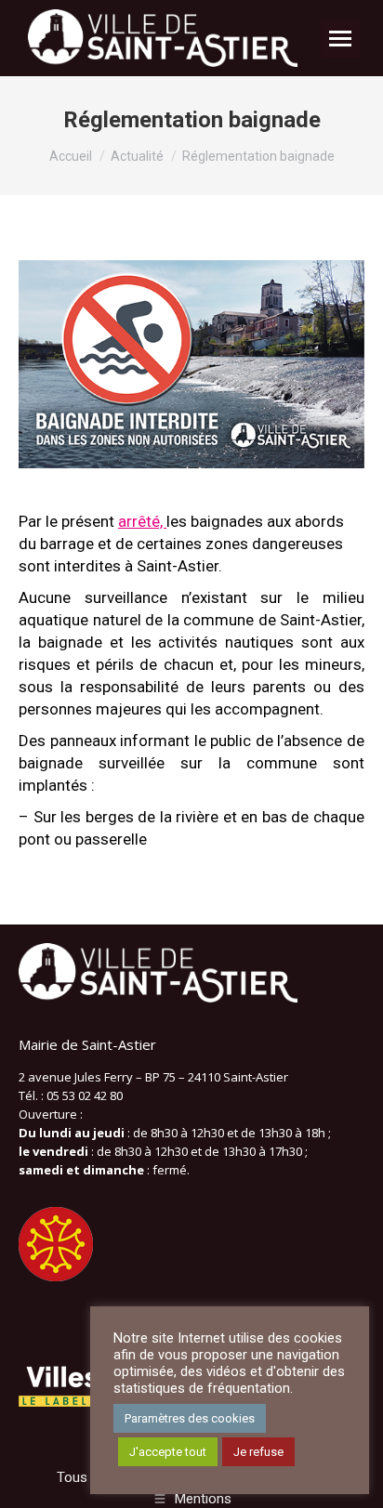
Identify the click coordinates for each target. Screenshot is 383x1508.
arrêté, (142, 521)
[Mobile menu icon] (340, 39)
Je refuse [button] (258, 1452)
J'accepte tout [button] (167, 1452)
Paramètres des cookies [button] (190, 1418)
